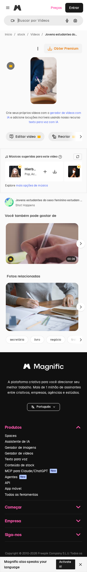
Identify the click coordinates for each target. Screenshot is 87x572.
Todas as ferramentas (21, 494)
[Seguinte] (80, 136)
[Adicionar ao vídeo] (45, 171)
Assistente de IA (17, 441)
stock (21, 34)
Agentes (15, 477)
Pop (27, 174)
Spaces (10, 436)
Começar (13, 507)
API (7, 483)
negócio (55, 340)
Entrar (74, 8)
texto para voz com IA (43, 122)
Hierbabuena (31, 169)
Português (43, 407)
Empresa (13, 520)
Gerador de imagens (20, 447)
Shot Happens (25, 205)
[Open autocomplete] (10, 20)
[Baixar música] (54, 171)
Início (8, 34)
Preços (56, 8)
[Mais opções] (38, 48)
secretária (17, 340)
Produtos (13, 427)
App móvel (13, 488)
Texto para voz (16, 459)
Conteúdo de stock (19, 465)
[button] (43, 407)
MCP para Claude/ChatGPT (30, 471)
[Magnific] (43, 367)
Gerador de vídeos (19, 453)
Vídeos (35, 34)
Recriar (61, 137)
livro (37, 340)
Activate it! (65, 564)
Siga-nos (13, 534)
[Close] (80, 564)
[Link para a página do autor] (9, 203)
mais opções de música (32, 185)
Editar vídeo (22, 137)
